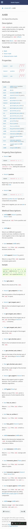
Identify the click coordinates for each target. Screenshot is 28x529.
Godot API (8, 8)
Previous (7, 511)
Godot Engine (15, 2)
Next (22, 511)
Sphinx (10, 524)
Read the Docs (13, 526)
